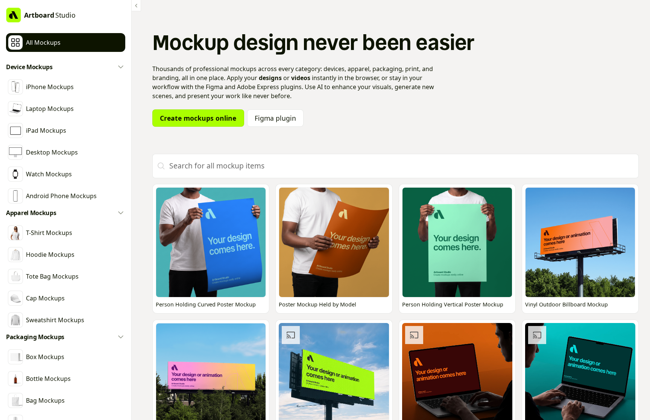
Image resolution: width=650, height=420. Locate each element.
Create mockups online (198, 118)
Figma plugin (275, 118)
